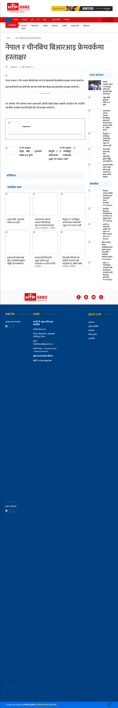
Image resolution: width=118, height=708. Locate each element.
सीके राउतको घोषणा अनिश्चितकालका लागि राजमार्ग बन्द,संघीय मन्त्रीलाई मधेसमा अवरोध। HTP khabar (107, 251)
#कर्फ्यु (45, 25)
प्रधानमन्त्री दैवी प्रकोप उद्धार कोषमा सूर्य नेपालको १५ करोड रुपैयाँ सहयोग (45, 262)
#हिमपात (55, 25)
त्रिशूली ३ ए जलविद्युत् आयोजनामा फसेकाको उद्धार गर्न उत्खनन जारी (71, 222)
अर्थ (32, 19)
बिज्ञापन (40, 704)
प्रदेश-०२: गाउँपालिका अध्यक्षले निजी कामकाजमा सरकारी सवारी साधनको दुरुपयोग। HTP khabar (108, 271)
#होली (64, 25)
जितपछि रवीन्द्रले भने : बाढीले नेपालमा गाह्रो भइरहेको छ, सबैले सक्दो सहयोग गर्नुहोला (72, 262)
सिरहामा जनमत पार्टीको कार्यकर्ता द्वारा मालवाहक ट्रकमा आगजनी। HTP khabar (108, 198)
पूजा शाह (8, 686)
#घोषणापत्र (34, 25)
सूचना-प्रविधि (56, 19)
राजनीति (91, 338)
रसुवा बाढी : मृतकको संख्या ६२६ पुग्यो (15, 220)
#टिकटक (86, 25)
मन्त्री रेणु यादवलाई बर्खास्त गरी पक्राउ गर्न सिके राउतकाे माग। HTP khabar (107, 232)
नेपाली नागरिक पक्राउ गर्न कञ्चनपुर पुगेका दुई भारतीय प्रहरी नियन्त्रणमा (108, 88)
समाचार (24, 19)
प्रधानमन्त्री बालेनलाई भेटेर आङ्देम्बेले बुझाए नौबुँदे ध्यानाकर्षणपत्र (16, 261)
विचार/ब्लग (92, 334)
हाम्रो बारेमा (52, 704)
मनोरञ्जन (66, 19)
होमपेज (15, 19)
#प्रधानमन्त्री (75, 25)
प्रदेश (44, 19)
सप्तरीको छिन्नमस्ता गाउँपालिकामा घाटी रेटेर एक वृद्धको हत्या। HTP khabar (107, 214)
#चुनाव (23, 28)
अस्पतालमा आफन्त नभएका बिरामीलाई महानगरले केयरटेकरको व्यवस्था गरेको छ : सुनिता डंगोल (45, 225)
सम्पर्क (46, 704)
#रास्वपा (24, 25)
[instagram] (9, 138)
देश (38, 19)
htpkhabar (13, 67)
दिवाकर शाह (10, 502)
